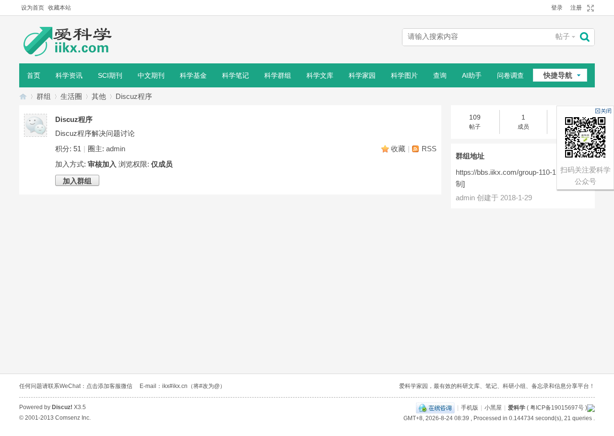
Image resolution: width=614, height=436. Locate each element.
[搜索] (587, 37)
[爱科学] (76, 42)
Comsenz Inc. (73, 417)
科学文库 (320, 75)
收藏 (398, 149)
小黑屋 (493, 407)
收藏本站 (59, 7)
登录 (557, 7)
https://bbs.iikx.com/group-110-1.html (513, 172)
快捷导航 (557, 75)
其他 (99, 96)
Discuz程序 (134, 96)
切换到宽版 (589, 8)
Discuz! (62, 407)
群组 (43, 96)
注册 (576, 7)
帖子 (562, 36)
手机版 (469, 407)
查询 (440, 75)
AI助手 (472, 75)
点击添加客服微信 (109, 386)
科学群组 (277, 75)
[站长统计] (591, 407)
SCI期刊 (110, 75)
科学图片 (404, 75)
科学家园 (362, 75)
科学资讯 (69, 75)
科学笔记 (235, 75)
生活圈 (71, 96)
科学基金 (193, 75)
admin (115, 149)
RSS (429, 149)
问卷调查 (510, 75)
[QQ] (435, 407)
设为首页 (32, 7)
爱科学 (23, 96)
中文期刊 (151, 75)
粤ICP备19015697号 (557, 407)
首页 (33, 75)
